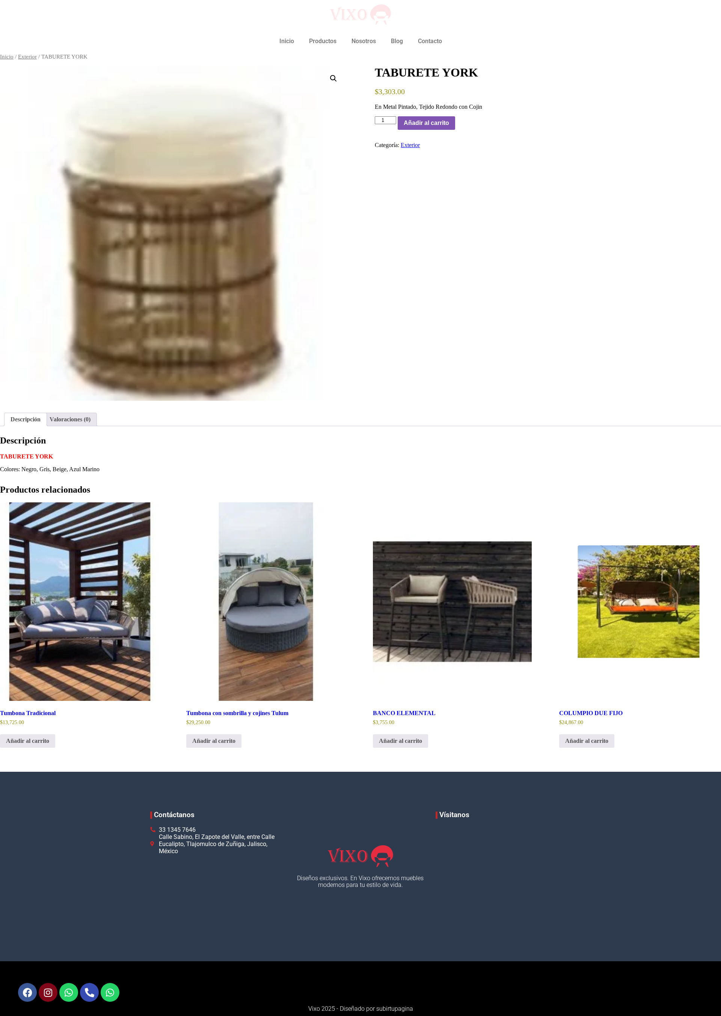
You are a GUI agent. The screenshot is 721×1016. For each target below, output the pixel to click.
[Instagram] (48, 992)
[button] (333, 78)
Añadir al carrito (426, 123)
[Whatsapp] (68, 992)
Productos (322, 41)
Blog (397, 41)
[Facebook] (27, 992)
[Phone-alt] (89, 992)
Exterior (27, 57)
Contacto (430, 41)
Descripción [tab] (26, 419)
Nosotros (363, 41)
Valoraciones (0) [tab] (70, 419)
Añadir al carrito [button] (27, 741)
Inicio (286, 41)
